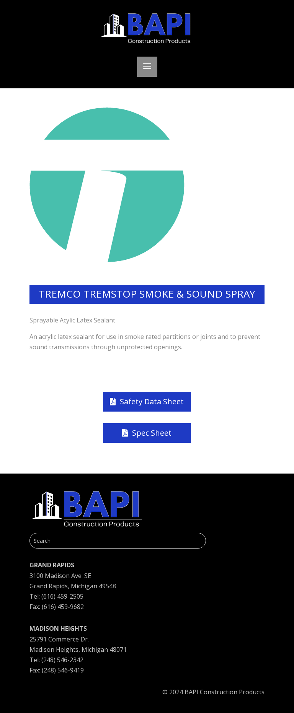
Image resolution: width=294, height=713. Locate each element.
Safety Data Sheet (152, 401)
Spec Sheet (152, 433)
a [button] (147, 66)
